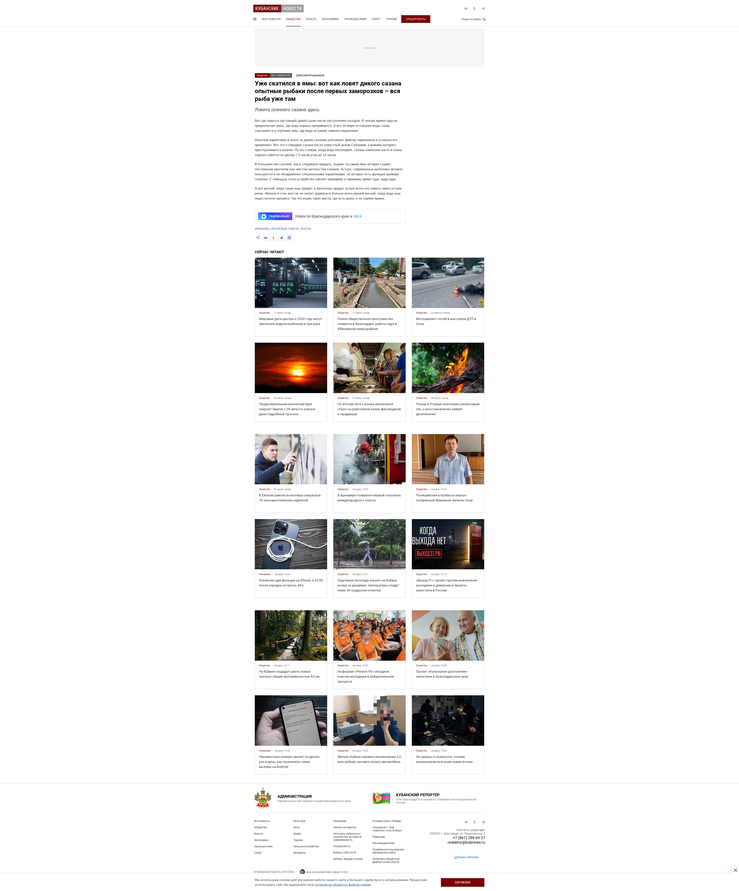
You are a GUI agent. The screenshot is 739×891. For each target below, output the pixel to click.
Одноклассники (474, 8)
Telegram (483, 8)
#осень (306, 228)
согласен (462, 882)
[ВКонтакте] (265, 238)
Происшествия (355, 19)
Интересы (299, 852)
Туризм (391, 19)
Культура (299, 821)
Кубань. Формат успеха (348, 858)
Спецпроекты (416, 19)
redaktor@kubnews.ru (466, 842)
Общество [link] (264, 312)
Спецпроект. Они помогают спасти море (387, 829)
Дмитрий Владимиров (310, 75)
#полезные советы (285, 228)
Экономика (330, 19)
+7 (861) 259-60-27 (469, 837)
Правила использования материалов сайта (388, 851)
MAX (358, 216)
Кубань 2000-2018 (344, 852)
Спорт (376, 19)
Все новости (271, 19)
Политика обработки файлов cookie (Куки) (386, 860)
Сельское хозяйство (306, 846)
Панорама (339, 821)
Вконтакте (466, 8)
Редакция (379, 836)
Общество (293, 19)
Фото (296, 827)
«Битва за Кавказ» (345, 827)
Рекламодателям (383, 843)
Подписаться (279, 216)
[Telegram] (281, 238)
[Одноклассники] (273, 238)
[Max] (289, 238)
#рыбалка (262, 228)
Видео (297, 833)
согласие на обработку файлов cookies (343, 885)
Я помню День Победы (387, 821)
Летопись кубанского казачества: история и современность (347, 836)
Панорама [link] (265, 574)
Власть (311, 19)
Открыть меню (255, 20)
